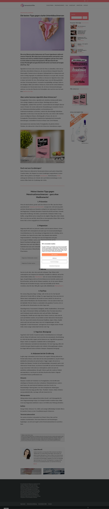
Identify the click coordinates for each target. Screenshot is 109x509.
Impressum (57, 265)
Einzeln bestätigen (54, 261)
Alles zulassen (54, 254)
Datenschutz (51, 265)
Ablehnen (54, 258)
